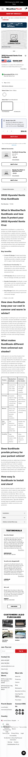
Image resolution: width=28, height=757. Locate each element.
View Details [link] (15, 160)
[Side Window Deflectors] (7, 634)
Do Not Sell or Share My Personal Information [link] (13, 739)
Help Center (4, 669)
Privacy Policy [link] (15, 733)
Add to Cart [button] (14, 164)
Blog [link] (16, 685)
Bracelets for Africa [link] (20, 691)
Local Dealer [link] (4, 707)
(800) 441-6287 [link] (5, 660)
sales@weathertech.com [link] (7, 666)
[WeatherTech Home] (14, 9)
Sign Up (21, 651)
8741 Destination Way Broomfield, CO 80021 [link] (7, 687)
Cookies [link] (16, 742)
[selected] (4, 94)
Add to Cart (14, 137)
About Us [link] (17, 676)
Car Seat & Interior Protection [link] (17, 18)
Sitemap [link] (10, 742)
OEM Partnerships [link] (20, 697)
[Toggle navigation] (3, 9)
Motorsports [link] (18, 688)
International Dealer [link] (6, 710)
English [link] (14, 720)
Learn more (14, 145)
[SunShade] (20, 634)
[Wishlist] (25, 56)
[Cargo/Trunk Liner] (20, 623)
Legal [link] (22, 733)
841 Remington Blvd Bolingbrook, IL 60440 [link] (6, 681)
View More (14, 606)
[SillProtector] (7, 623)
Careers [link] (17, 682)
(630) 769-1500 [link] (5, 663)
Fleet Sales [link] (18, 700)
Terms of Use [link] (5, 733)
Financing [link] (18, 679)
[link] (2, 18)
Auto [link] (5, 18)
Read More (23, 69)
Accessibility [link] (13, 735)
